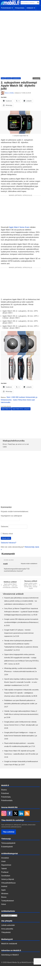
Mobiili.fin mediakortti (9, 943)
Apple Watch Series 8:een (19, 227)
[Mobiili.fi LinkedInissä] (21, 813)
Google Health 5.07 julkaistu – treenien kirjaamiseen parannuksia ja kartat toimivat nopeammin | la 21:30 (18, 633)
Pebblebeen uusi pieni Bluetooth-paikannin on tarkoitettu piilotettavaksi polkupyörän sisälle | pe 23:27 (20, 703)
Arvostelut (5, 858)
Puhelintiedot (6, 8)
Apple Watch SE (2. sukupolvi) (21, 409)
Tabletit (4, 868)
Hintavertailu (19, 8)
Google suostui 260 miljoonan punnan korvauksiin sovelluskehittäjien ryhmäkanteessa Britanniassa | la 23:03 (21, 622)
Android (4, 886)
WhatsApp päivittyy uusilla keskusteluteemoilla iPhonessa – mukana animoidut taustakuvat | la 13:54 (20, 671)
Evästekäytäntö (7, 847)
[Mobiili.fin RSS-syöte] (27, 813)
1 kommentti (36, 78)
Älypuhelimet (6, 865)
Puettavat (8, 78)
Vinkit (3, 861)
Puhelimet (5, 793)
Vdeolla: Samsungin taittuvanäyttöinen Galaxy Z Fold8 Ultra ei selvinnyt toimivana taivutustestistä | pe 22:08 (21, 714)
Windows (4, 893)
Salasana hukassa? (8, 543)
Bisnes (3, 897)
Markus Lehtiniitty (9, 92)
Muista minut (7, 534)
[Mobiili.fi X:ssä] (15, 813)
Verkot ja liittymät (7, 879)
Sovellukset (5, 876)
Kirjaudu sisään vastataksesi (29, 563)
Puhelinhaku (6, 797)
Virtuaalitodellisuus (8, 883)
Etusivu (4, 790)
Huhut (3, 904)
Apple (2, 78)
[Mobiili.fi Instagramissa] (4, 813)
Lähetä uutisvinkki (8, 925)
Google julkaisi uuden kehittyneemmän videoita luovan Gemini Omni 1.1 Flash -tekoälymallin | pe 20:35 (21, 725)
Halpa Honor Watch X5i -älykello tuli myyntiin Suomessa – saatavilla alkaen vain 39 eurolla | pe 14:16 (21, 754)
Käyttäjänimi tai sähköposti (11, 516)
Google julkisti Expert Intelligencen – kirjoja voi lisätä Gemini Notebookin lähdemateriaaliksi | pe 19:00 (20, 736)
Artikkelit (30, 8)
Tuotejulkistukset (16, 78)
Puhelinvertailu (7, 800)
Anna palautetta (7, 929)
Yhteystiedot (6, 932)
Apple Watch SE (6, 409)
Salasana (4, 526)
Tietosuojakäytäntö (8, 843)
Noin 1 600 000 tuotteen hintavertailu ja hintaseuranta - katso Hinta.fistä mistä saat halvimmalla (19, 399)
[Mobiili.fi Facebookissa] (9, 813)
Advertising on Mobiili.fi (10, 955)
